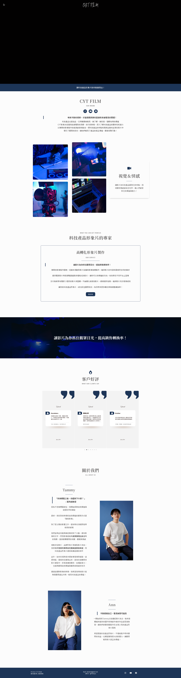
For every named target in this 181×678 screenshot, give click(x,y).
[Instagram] (85, 111)
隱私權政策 (34, 674)
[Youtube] (90, 111)
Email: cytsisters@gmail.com (90, 672)
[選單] (4, 5)
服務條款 (40, 674)
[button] (44, 419)
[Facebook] (96, 111)
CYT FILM (39, 672)
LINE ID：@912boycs (90, 673)
